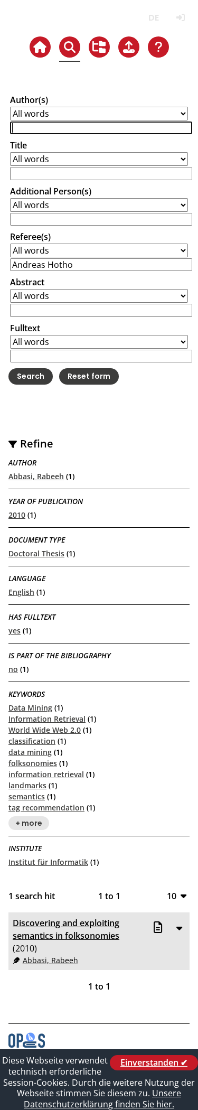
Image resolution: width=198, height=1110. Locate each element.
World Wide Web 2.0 (44, 730)
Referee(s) (30, 236)
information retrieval (46, 774)
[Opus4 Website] (26, 1044)
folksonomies (32, 763)
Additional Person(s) (50, 191)
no (13, 669)
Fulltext (25, 328)
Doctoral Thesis (36, 553)
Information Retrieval (47, 719)
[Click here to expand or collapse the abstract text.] (179, 927)
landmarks (27, 785)
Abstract (27, 282)
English (21, 592)
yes (14, 631)
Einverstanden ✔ (153, 1062)
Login (180, 17)
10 (171, 895)
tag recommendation (46, 808)
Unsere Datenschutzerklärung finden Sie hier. (102, 1098)
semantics (26, 796)
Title (18, 145)
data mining (30, 752)
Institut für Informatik (48, 862)
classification (31, 741)
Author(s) (29, 100)
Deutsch (153, 17)
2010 (16, 515)
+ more (28, 823)
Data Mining (30, 708)
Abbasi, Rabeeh (36, 476)
